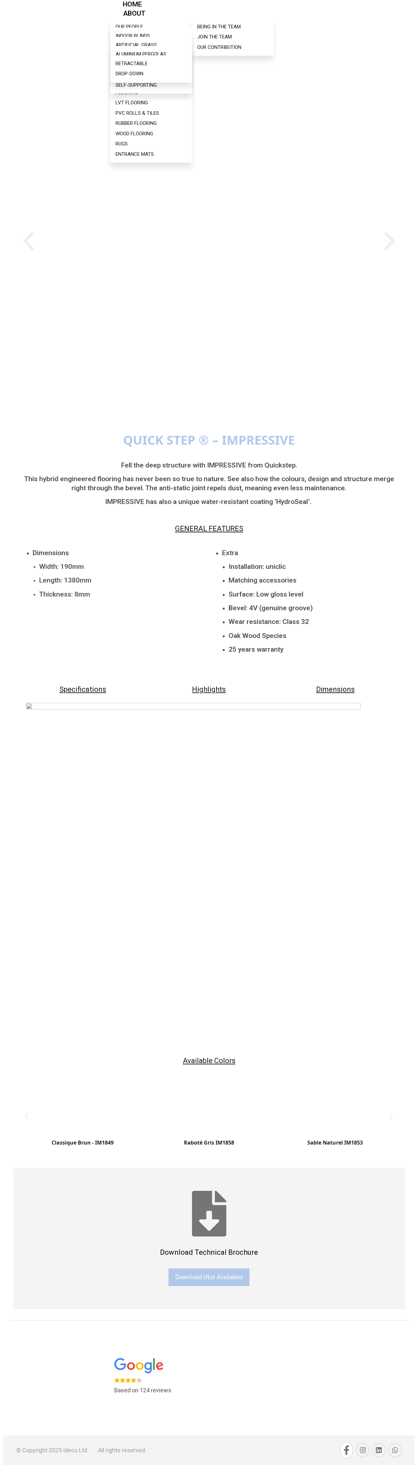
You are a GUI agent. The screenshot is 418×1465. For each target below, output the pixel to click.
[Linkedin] (378, 1450)
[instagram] (362, 1450)
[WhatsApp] (395, 1450)
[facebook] (346, 1450)
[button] (28, 241)
